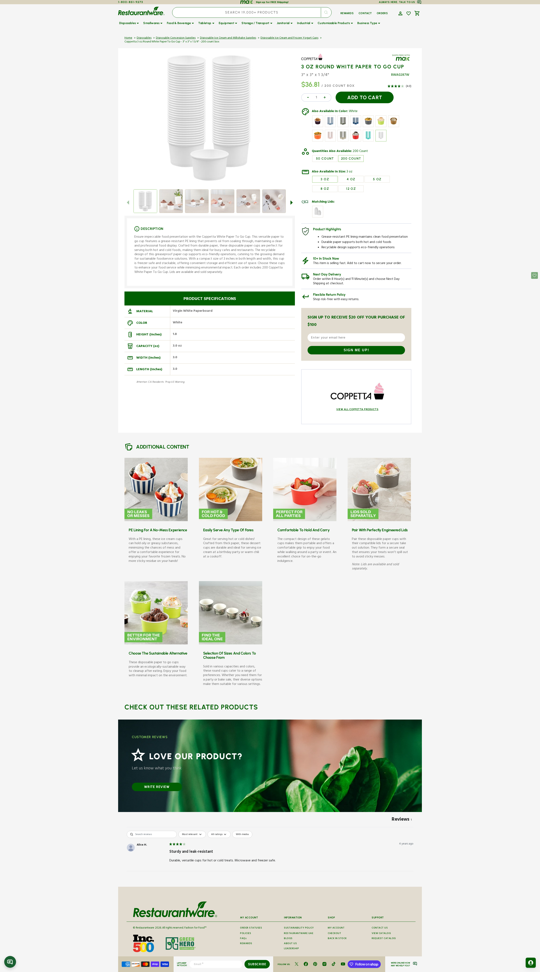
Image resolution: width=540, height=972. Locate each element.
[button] (400, 13)
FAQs (243, 939)
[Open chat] (10, 962)
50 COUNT (325, 158)
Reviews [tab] (402, 820)
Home (128, 38)
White (353, 112)
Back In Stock (337, 939)
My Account (336, 928)
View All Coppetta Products (357, 409)
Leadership (291, 949)
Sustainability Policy (299, 928)
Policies (245, 933)
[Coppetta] (313, 60)
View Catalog (381, 933)
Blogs (288, 939)
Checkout (334, 933)
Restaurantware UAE (298, 933)
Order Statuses (251, 928)
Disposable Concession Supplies (176, 38)
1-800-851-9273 (130, 2)
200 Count (360, 152)
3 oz (349, 172)
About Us (290, 944)
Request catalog (384, 939)
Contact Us (380, 928)
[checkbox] (242, 834)
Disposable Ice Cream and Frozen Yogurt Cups (289, 38)
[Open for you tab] (531, 963)
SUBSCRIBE (257, 964)
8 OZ (325, 189)
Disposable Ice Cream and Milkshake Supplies (228, 38)
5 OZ (377, 179)
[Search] (326, 12)
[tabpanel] (270, 858)
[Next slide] (291, 202)
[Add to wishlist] (408, 13)
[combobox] (251, 12)
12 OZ (351, 189)
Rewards (246, 944)
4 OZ (351, 179)
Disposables (144, 38)
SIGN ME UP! (356, 350)
